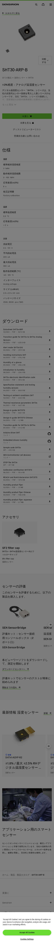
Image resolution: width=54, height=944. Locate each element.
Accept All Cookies (27, 932)
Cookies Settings (27, 939)
